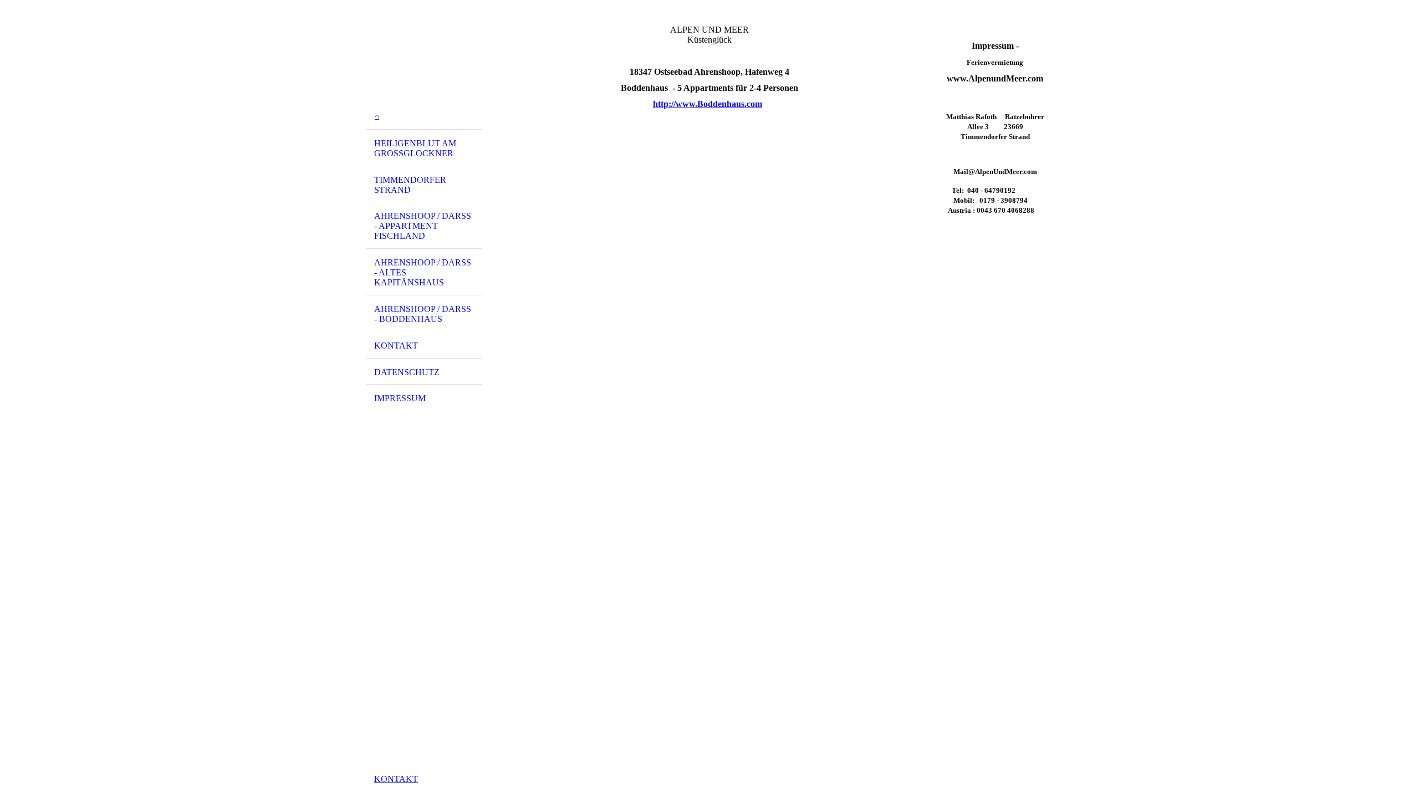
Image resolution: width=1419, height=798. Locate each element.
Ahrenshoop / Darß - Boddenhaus (422, 314)
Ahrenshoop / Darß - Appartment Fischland (422, 226)
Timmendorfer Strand (410, 185)
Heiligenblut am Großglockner (415, 148)
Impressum (400, 398)
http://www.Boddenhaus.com (707, 104)
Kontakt (396, 345)
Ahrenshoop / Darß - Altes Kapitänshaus (422, 272)
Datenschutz (407, 372)
